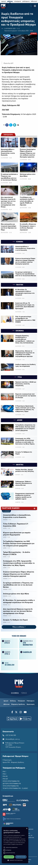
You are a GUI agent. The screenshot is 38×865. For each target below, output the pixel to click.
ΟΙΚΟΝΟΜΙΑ (20, 331)
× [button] (26, 828)
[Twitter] (16, 712)
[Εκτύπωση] (18, 125)
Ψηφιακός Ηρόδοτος (18, 704)
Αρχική (6, 701)
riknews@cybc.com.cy (12, 739)
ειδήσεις (10, 1)
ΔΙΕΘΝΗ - (5, 548)
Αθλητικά (6, 704)
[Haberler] (27, 654)
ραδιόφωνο (26, 1)
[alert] (15, 845)
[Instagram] (20, 712)
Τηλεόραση (21, 701)
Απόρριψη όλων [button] (20, 857)
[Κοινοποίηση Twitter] (10, 125)
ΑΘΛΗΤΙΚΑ (19, 465)
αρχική (3, 1)
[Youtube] (25, 712)
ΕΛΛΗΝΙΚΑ (15, 693)
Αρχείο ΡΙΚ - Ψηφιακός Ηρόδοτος (13, 762)
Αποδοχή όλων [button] (9, 857)
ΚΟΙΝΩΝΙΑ (33, 34)
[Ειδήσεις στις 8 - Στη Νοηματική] (27, 643)
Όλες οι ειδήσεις (19, 627)
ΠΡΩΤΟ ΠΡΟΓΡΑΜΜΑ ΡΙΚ (11, 781)
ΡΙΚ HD (5, 776)
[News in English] (9, 665)
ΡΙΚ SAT (5, 779)
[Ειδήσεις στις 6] (9, 654)
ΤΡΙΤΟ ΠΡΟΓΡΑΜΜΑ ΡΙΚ (11, 786)
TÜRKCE (24, 693)
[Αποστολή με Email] (14, 125)
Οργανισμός (31, 704)
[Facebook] (12, 712)
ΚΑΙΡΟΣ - (5, 537)
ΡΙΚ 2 (4, 774)
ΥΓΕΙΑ (20, 377)
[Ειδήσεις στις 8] (9, 643)
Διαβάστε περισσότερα (16, 844)
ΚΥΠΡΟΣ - (5, 528)
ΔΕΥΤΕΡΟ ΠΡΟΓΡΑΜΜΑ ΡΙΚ (12, 783)
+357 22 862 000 (10, 735)
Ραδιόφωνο (30, 701)
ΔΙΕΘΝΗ (19, 420)
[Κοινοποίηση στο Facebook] (7, 125)
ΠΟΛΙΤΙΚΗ (19, 285)
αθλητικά (34, 1)
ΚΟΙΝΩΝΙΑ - (5, 519)
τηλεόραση (17, 1)
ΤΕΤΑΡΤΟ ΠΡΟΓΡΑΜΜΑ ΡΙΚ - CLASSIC (15, 788)
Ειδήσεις (13, 701)
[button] (4, 847)
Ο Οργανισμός (7, 760)
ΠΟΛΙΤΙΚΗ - (5, 604)
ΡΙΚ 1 (4, 771)
